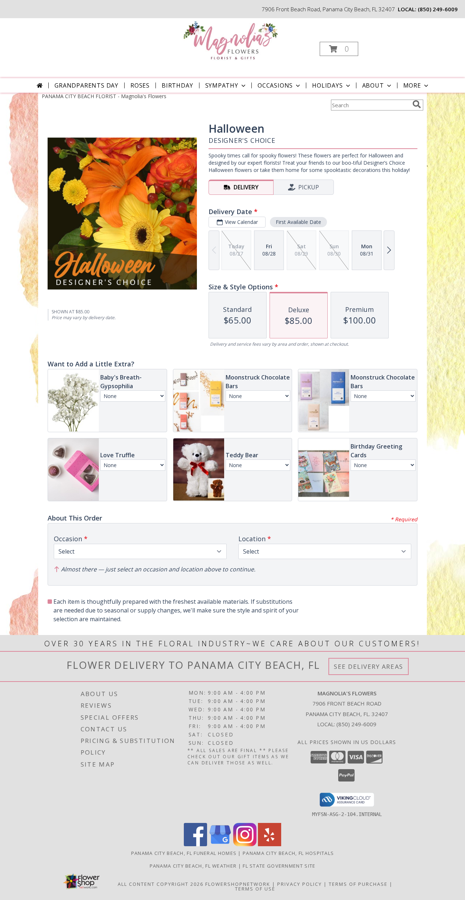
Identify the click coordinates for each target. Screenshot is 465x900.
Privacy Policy (299, 884)
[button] (339, 49)
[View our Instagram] (244, 844)
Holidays (327, 85)
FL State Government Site (279, 866)
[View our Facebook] (195, 844)
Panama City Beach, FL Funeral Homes (184, 853)
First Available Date (298, 221)
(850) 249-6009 (438, 9)
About (373, 85)
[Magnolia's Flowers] (232, 40)
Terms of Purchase (358, 884)
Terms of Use (255, 888)
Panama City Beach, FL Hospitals (288, 853)
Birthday (177, 85)
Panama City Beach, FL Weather (193, 866)
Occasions (275, 85)
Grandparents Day (86, 85)
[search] (417, 104)
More (412, 85)
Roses (140, 85)
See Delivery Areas (368, 666)
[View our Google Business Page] (220, 844)
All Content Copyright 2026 (160, 884)
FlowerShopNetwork (237, 884)
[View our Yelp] (269, 844)
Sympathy (221, 85)
